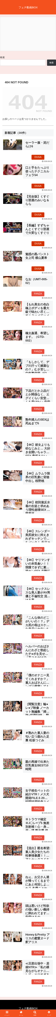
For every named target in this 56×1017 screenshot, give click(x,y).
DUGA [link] (38, 157)
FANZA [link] (38, 293)
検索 (2, 57)
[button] (50, 613)
